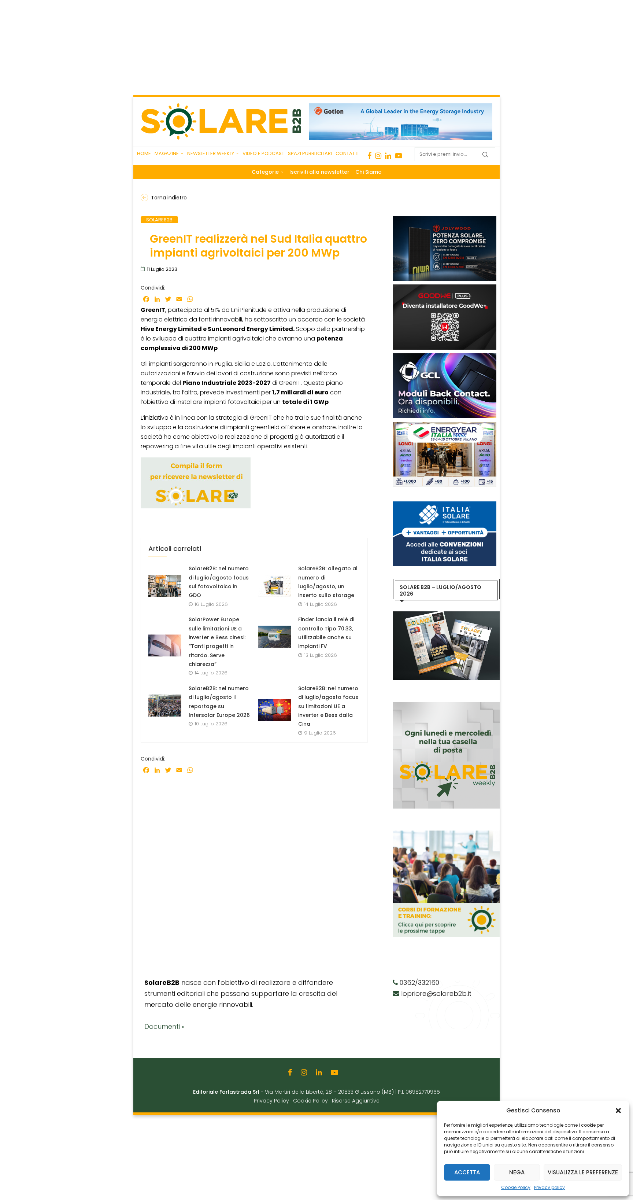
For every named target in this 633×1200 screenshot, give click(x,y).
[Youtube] (398, 156)
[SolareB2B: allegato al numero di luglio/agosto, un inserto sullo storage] (274, 586)
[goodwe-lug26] (444, 288)
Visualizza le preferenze (583, 1172)
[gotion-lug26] (400, 107)
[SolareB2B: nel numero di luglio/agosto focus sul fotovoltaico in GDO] (164, 586)
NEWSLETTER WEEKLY (210, 153)
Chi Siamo (368, 172)
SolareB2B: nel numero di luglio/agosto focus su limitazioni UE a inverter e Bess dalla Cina (328, 706)
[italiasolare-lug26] (444, 505)
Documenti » (164, 1026)
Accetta (467, 1172)
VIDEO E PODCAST (263, 153)
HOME (144, 153)
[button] (618, 1110)
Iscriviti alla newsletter (319, 172)
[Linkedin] (388, 156)
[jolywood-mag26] (444, 219)
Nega (517, 1172)
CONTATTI (347, 153)
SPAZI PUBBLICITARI (310, 153)
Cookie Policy (515, 1187)
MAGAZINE (167, 153)
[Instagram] (378, 156)
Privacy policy (549, 1187)
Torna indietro (169, 197)
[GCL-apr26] (444, 357)
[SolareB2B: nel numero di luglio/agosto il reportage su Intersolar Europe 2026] (164, 706)
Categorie (265, 172)
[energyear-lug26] (444, 425)
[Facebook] (369, 156)
